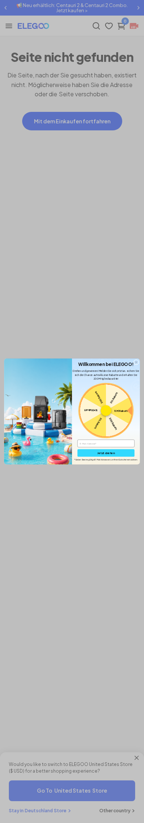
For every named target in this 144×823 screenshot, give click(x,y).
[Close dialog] (136, 362)
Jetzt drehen (105, 452)
